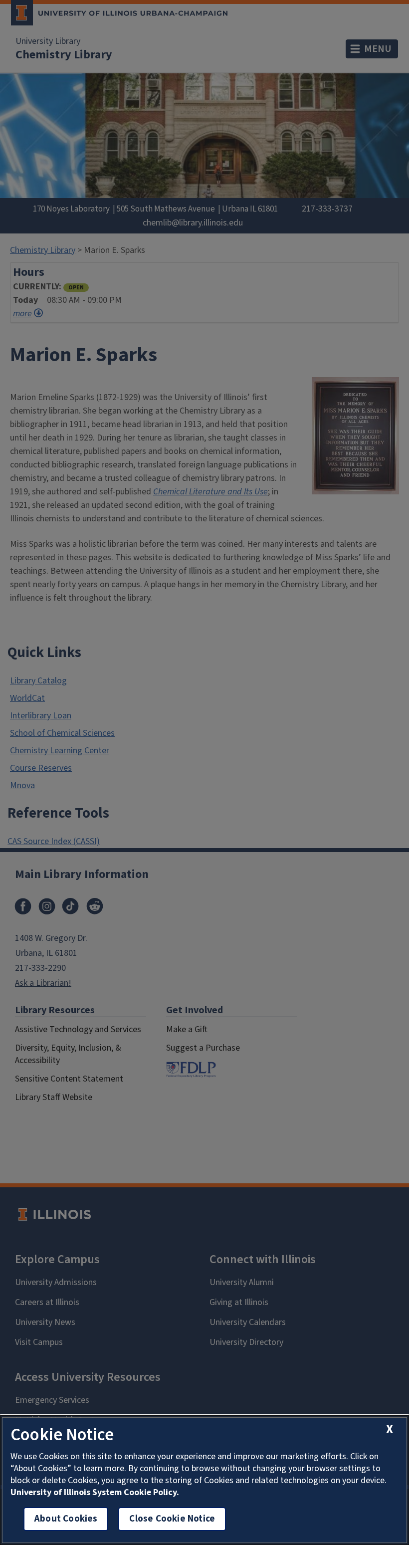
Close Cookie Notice (172, 1519)
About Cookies (65, 1519)
